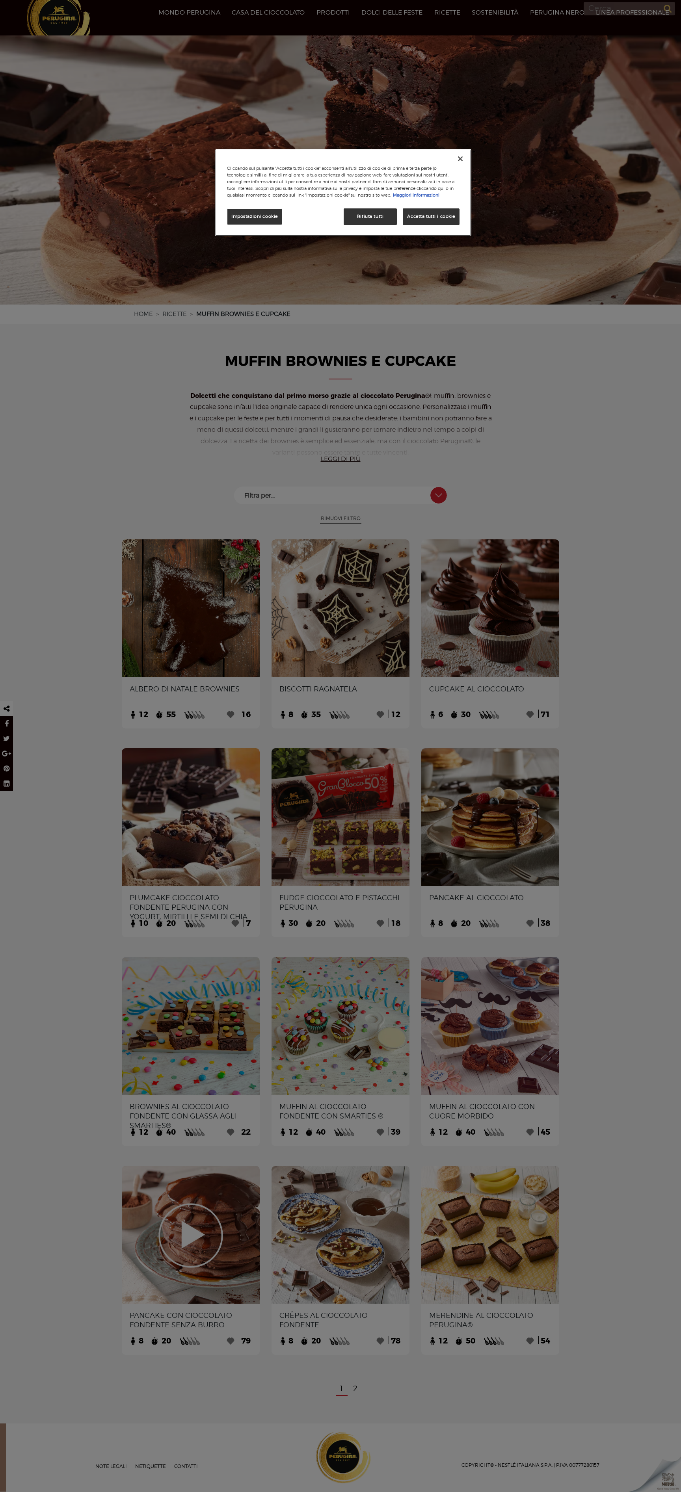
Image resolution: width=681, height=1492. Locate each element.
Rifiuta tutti (370, 216)
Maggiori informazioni (416, 195)
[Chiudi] (460, 158)
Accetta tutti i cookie (431, 216)
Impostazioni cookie (254, 216)
